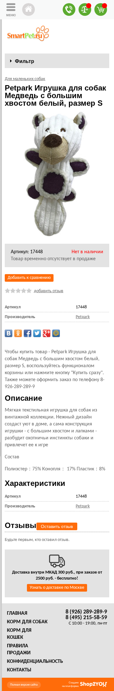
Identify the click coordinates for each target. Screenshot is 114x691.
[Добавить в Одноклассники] (18, 333)
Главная (17, 613)
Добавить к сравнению (29, 277)
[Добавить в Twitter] (37, 333)
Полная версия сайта (24, 685)
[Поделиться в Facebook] (27, 333)
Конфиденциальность (35, 661)
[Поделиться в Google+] (46, 333)
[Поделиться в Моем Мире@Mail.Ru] (56, 333)
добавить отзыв (48, 291)
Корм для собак (27, 622)
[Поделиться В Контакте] (8, 333)
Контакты (19, 670)
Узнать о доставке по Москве (57, 587)
